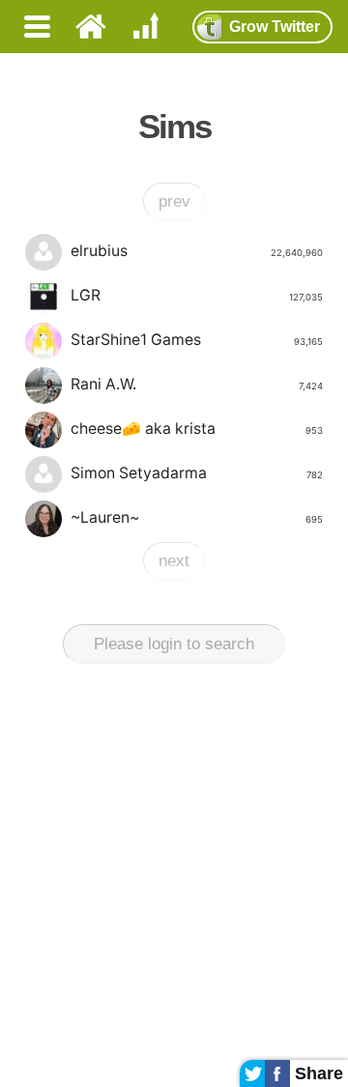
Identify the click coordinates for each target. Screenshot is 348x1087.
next (174, 561)
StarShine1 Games (197, 339)
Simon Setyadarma (197, 473)
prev (174, 201)
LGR (197, 295)
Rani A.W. (197, 384)
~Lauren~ (197, 517)
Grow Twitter (274, 26)
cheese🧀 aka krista (197, 428)
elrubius (197, 251)
